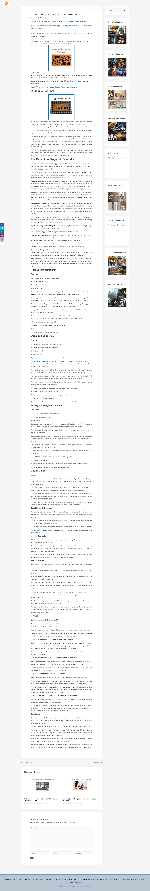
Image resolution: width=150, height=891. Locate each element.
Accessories (137, 9)
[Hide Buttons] (1, 246)
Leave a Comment (29, 803)
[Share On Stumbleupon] (2, 243)
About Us (62, 886)
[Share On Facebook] (2, 224)
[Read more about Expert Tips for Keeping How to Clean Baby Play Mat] (80, 786)
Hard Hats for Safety (84, 9)
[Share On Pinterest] (2, 235)
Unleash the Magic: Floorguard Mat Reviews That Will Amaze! (41, 800)
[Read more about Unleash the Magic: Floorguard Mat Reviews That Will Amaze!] (42, 786)
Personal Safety (125, 9)
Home (73, 9)
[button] (145, 9)
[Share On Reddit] (2, 239)
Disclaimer (80, 886)
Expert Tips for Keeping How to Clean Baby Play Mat (79, 800)
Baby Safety (113, 9)
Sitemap (88, 886)
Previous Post (26, 762)
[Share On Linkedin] (2, 232)
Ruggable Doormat (40, 361)
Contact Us (71, 886)
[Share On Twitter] (2, 228)
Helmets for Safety (100, 9)
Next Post (98, 762)
